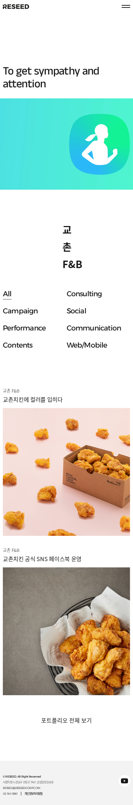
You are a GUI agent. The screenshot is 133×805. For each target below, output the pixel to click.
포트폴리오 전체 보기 (66, 720)
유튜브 (124, 780)
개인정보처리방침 (33, 793)
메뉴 (126, 6)
